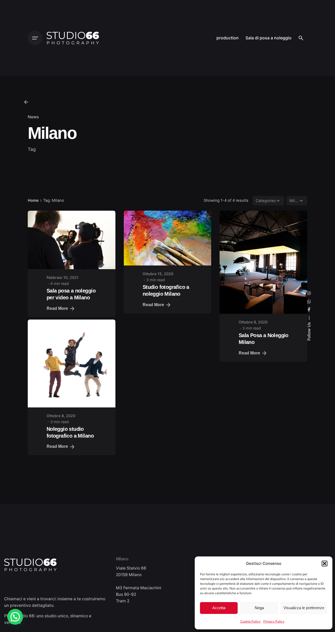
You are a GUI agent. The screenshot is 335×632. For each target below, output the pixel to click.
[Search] (301, 38)
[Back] (26, 102)
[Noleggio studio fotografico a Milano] (71, 369)
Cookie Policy (250, 621)
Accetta (218, 608)
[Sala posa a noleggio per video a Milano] (71, 240)
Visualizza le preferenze (303, 608)
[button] (324, 563)
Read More (57, 308)
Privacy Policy (273, 621)
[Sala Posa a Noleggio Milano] (263, 262)
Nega (259, 608)
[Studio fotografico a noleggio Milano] (167, 238)
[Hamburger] (35, 38)
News (33, 116)
